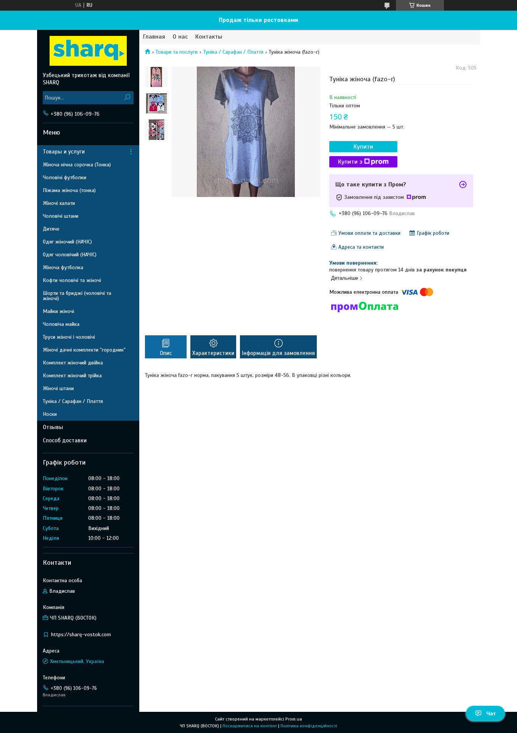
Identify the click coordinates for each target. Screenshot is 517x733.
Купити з (350, 162)
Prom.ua (293, 719)
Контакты (208, 36)
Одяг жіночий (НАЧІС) (67, 242)
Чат (491, 713)
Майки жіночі (58, 311)
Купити (363, 146)
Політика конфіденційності (308, 725)
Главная (154, 36)
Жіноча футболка (63, 267)
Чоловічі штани (60, 216)
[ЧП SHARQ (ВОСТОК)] (88, 51)
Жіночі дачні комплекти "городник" (84, 350)
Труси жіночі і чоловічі (69, 337)
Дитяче (51, 229)
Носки (50, 414)
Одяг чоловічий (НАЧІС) (70, 254)
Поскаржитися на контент (250, 725)
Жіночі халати (59, 203)
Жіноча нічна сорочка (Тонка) (77, 164)
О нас (180, 36)
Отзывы (53, 427)
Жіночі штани (58, 388)
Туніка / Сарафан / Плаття (233, 52)
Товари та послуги (177, 52)
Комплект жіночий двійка (73, 363)
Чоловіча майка (61, 324)
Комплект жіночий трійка (72, 375)
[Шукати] (127, 97)
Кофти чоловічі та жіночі (72, 280)
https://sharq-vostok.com (81, 634)
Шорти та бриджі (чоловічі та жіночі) (77, 296)
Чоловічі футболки (64, 177)
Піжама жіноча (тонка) (69, 190)
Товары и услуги (64, 151)
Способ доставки (65, 440)
